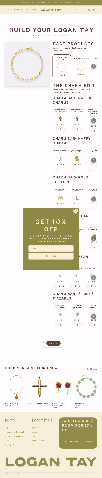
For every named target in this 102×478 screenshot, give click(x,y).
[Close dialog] (76, 211)
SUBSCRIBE (51, 256)
